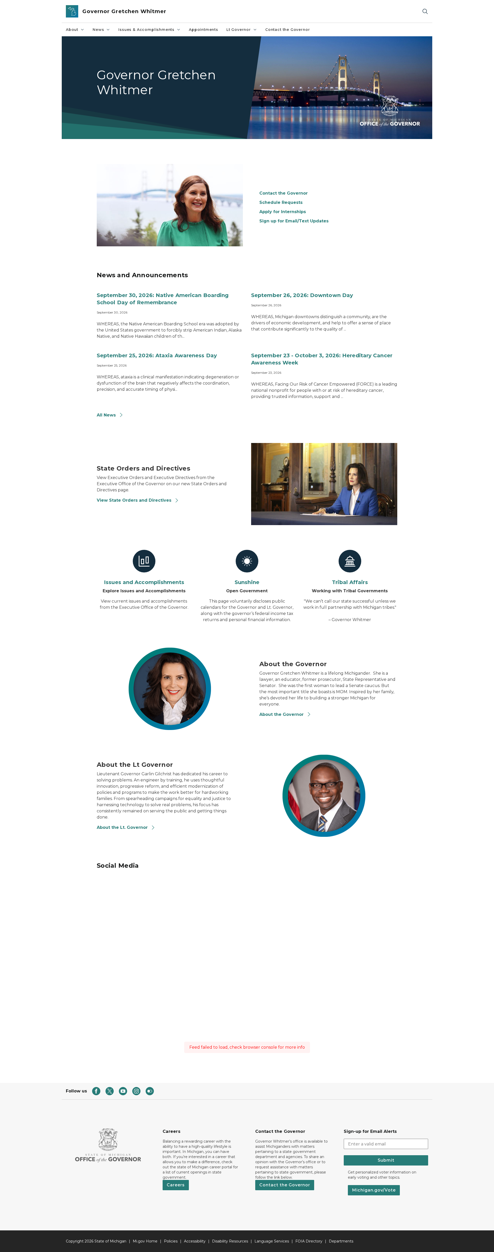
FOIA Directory (308, 1241)
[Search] (425, 11)
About (72, 29)
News (98, 29)
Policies (171, 1241)
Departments (341, 1241)
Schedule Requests (281, 202)
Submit (386, 1160)
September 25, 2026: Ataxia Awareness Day (157, 355)
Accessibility (195, 1241)
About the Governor (282, 714)
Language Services (271, 1241)
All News (107, 415)
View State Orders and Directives (135, 500)
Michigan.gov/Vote (374, 1190)
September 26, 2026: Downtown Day (302, 295)
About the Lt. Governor (123, 827)
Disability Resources (230, 1241)
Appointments (203, 29)
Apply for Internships (282, 211)
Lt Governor (238, 29)
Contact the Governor (287, 29)
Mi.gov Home (145, 1241)
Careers (176, 1185)
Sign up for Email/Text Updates (294, 221)
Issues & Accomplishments (146, 29)
